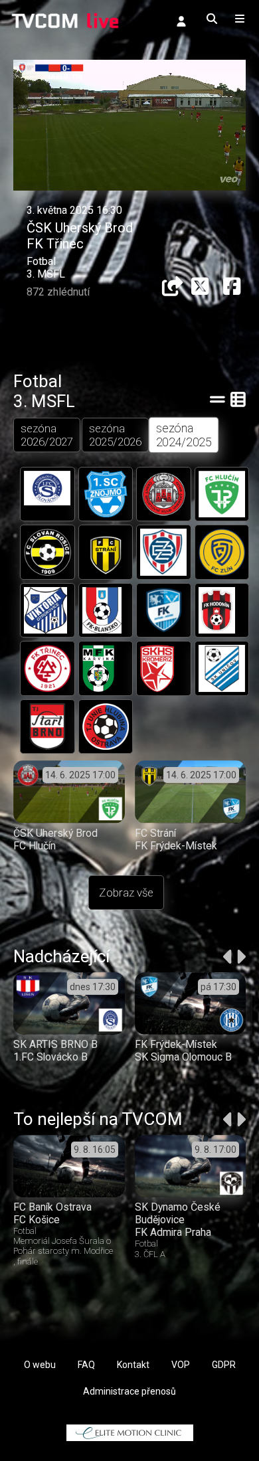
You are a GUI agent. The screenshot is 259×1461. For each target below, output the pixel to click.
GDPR (224, 1364)
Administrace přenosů (129, 1391)
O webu (40, 1364)
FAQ (86, 1364)
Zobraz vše (126, 892)
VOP (180, 1364)
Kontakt (133, 1364)
